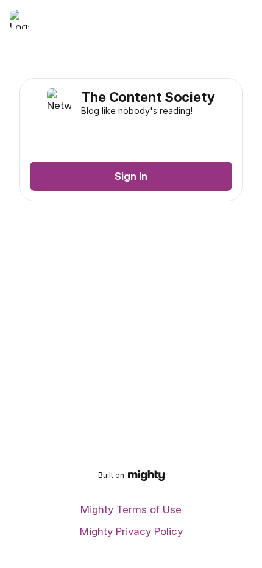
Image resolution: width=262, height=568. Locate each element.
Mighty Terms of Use (131, 509)
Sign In (131, 176)
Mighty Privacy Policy (131, 531)
